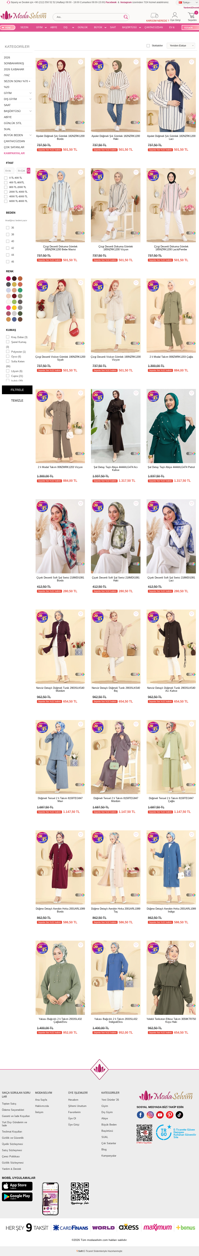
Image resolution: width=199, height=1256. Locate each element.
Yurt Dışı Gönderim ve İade (14, 1124)
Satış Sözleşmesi (12, 1150)
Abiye (104, 1118)
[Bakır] (21, 285)
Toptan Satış (9, 1103)
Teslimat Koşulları (12, 1131)
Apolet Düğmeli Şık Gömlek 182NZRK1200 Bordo (60, 137)
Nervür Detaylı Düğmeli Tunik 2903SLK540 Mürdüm (60, 689)
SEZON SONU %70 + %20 (24, 28)
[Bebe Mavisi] (9, 291)
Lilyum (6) (16, 371)
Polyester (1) (18, 351)
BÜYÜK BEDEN (98, 28)
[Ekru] (9, 302)
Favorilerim (74, 1112)
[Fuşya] (9, 308)
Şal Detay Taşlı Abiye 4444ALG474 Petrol (171, 467)
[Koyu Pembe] (9, 279)
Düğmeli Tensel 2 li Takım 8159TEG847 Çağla (171, 800)
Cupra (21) (17, 376)
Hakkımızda (42, 1106)
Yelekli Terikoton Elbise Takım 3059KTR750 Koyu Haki (171, 1020)
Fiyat (10, 162)
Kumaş (11, 329)
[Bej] (15, 291)
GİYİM (39, 27)
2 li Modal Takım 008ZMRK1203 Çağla (171, 356)
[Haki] (21, 314)
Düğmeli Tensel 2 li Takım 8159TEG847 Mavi (60, 800)
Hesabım (73, 1099)
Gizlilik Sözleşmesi (13, 1162)
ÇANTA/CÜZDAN (154, 27)
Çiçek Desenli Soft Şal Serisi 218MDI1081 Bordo (60, 579)
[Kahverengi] (21, 320)
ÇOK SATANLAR (14, 147)
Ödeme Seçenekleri (13, 1109)
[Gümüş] (15, 314)
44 (12, 254)
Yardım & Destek (11, 1168)
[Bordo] (15, 296)
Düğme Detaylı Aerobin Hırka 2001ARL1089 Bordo (60, 910)
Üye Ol (72, 1118)
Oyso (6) (16, 356)
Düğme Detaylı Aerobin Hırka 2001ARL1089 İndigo (171, 910)
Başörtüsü (107, 1130)
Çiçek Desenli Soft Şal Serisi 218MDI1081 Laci (171, 579)
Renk (10, 271)
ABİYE (53, 27)
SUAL (7, 129)
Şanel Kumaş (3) (16, 344)
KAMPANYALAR (14, 153)
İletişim (39, 1112)
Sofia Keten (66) (15, 364)
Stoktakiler (157, 45)
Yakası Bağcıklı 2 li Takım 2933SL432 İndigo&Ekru (115, 1020)
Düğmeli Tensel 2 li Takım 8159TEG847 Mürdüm (115, 800)
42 (12, 248)
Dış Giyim (107, 1112)
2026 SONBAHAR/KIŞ (14, 60)
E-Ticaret (88, 1251)
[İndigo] (15, 320)
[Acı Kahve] (15, 279)
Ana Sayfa (41, 1099)
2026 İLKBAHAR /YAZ (14, 72)
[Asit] (15, 285)
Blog (103, 1149)
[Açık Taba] (21, 279)
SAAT (113, 27)
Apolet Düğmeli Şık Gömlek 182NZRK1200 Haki (116, 137)
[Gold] (15, 308)
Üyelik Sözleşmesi (12, 1144)
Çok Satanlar (108, 1143)
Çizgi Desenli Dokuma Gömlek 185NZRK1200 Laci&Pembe (171, 248)
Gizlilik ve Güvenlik (13, 1137)
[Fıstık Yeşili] (15, 302)
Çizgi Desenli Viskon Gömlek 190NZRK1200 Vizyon (116, 358)
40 (12, 241)
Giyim (104, 1106)
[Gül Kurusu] (9, 314)
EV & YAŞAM (173, 28)
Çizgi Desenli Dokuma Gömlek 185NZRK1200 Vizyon (116, 248)
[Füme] (21, 302)
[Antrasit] (9, 285)
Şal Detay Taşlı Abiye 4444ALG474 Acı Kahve (116, 468)
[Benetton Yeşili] (21, 291)
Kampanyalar (108, 1155)
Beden (10, 212)
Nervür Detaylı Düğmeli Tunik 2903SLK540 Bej (116, 689)
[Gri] (21, 308)
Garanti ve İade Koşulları (16, 1116)
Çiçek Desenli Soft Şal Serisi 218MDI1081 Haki (116, 579)
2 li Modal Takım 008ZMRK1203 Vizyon (60, 467)
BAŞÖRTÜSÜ (129, 27)
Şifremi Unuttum (77, 1106)
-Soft (79, 1251)
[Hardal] (9, 320)
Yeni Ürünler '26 (110, 1099)
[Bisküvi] (9, 296)
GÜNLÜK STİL (83, 28)
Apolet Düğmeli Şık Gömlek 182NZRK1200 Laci (171, 137)
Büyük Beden (109, 1124)
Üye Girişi (73, 1124)
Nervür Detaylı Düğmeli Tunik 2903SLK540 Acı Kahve (171, 689)
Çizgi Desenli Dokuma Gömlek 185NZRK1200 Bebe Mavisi (60, 248)
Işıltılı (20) (17, 380)
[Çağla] (21, 296)
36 (12, 227)
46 (12, 261)
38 (12, 234)
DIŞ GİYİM (67, 28)
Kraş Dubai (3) (19, 337)
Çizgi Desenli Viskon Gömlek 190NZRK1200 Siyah (60, 358)
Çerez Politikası (11, 1156)
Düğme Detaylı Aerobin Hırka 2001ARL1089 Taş (115, 910)
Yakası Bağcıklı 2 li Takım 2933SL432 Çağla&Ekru (60, 1020)
